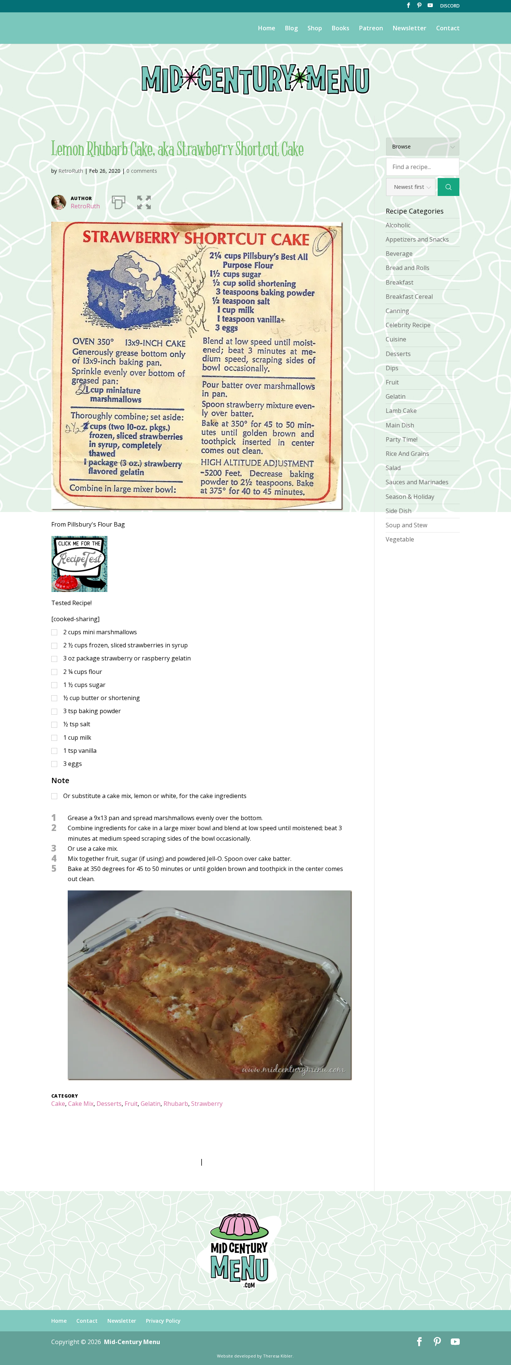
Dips (392, 368)
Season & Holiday (410, 497)
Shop (314, 28)
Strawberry (207, 1103)
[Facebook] (408, 7)
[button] (144, 201)
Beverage (399, 253)
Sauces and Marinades (417, 482)
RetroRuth (70, 170)
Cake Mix (81, 1103)
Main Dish (400, 425)
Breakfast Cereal (409, 296)
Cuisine (396, 339)
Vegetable (400, 539)
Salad (393, 468)
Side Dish (398, 511)
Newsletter (409, 28)
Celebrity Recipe (408, 325)
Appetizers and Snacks (417, 239)
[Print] (118, 201)
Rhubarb (175, 1103)
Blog (291, 28)
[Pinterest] (419, 7)
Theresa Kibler (278, 1356)
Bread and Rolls (407, 268)
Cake (58, 1103)
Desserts (109, 1103)
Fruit (131, 1103)
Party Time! (401, 439)
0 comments (141, 170)
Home (266, 28)
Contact (448, 28)
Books (340, 28)
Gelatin (150, 1103)
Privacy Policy (163, 1320)
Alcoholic (398, 225)
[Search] (449, 187)
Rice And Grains (407, 454)
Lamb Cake (401, 411)
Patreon (371, 28)
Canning (397, 311)
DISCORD (450, 6)
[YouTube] (430, 7)
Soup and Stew (406, 525)
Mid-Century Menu (132, 1342)
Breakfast (399, 282)
